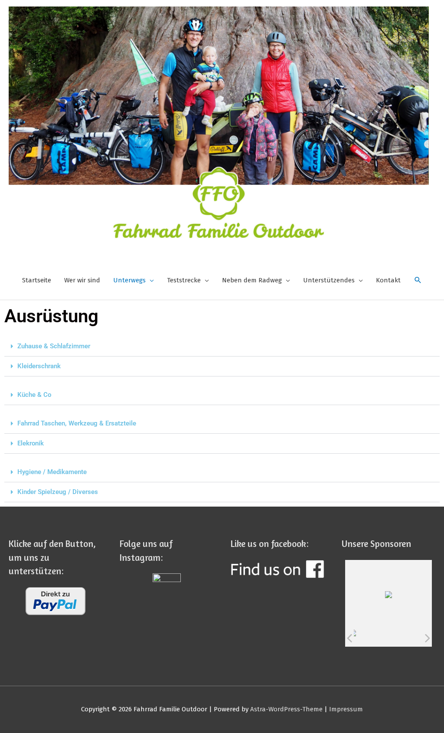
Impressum (346, 709)
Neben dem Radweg (252, 280)
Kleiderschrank (39, 366)
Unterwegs (129, 280)
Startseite (36, 280)
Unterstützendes (329, 280)
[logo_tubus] (381, 638)
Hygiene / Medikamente (52, 472)
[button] (222, 347)
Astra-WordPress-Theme (286, 709)
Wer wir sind (82, 280)
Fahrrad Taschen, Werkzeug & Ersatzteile (76, 423)
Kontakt (388, 280)
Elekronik (30, 443)
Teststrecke (184, 280)
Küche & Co (34, 395)
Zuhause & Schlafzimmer (53, 346)
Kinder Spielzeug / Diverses (57, 492)
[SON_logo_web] (362, 638)
